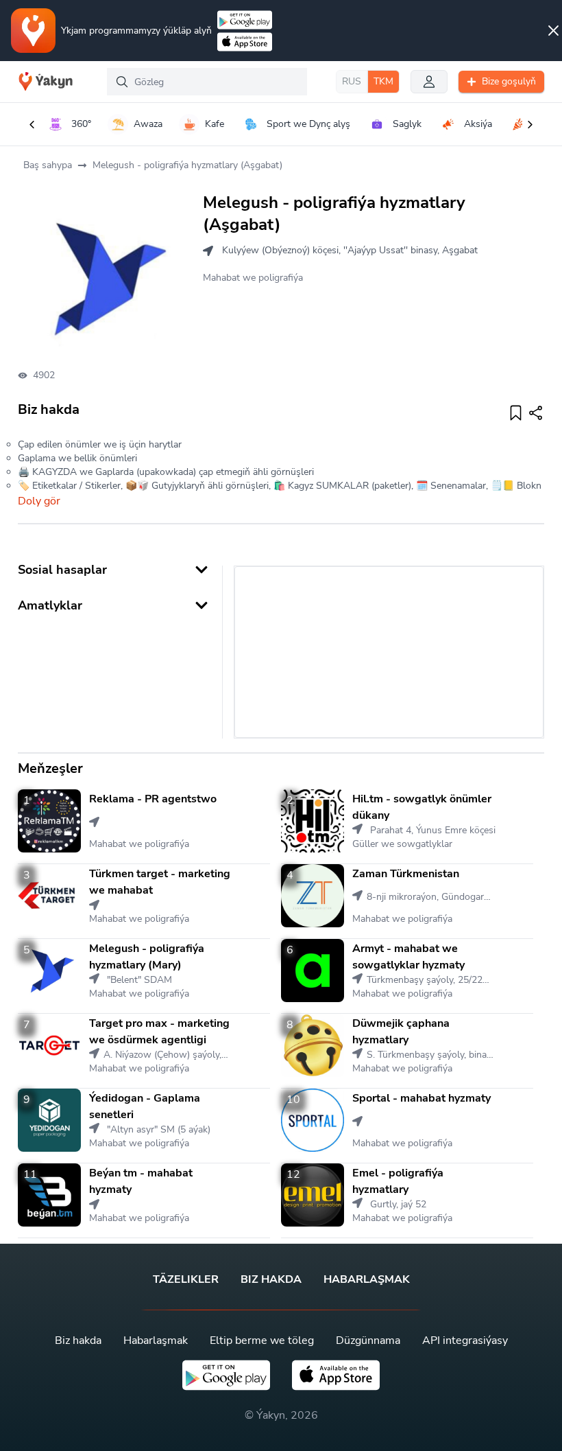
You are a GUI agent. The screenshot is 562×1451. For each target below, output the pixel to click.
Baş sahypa (47, 165)
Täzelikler (186, 1279)
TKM (383, 81)
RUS (351, 81)
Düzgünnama (368, 1340)
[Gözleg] (122, 81)
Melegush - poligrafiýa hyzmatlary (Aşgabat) (187, 165)
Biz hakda (271, 1279)
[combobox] (206, 81)
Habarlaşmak (366, 1279)
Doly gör (39, 501)
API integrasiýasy (465, 1340)
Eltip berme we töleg (262, 1340)
